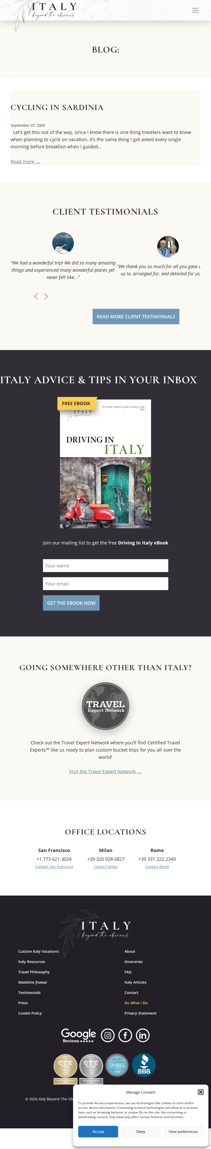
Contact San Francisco (54, 866)
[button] (200, 1092)
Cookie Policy (30, 1013)
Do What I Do (136, 1002)
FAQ (128, 971)
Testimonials (29, 992)
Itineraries (134, 961)
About (130, 951)
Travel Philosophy (34, 971)
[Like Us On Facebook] (125, 1035)
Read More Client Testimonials (136, 316)
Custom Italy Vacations (38, 951)
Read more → (25, 161)
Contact (131, 992)
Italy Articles (135, 982)
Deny (140, 1131)
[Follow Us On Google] (78, 1035)
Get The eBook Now (71, 603)
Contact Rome (157, 866)
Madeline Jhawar (32, 982)
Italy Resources (31, 961)
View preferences (183, 1131)
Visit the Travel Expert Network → (105, 771)
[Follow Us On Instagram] (108, 1035)
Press (23, 1002)
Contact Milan (106, 866)
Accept (98, 1131)
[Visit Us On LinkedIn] (143, 1035)
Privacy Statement (141, 1013)
